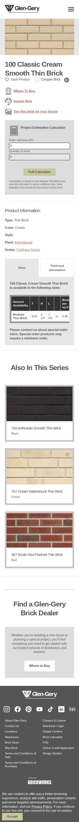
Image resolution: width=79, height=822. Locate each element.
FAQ (45, 742)
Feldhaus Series (28, 250)
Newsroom (12, 737)
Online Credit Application (58, 747)
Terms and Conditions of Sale (20, 755)
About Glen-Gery (16, 720)
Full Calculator (39, 172)
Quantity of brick (19, 151)
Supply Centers (52, 731)
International (23, 242)
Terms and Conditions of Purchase (20, 764)
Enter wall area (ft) (21, 140)
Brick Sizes (12, 742)
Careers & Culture (54, 720)
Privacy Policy (42, 806)
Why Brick (11, 747)
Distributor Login (53, 726)
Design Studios (52, 753)
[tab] (22, 268)
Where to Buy (39, 666)
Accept (12, 816)
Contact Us (12, 726)
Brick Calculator (53, 737)
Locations (11, 731)
